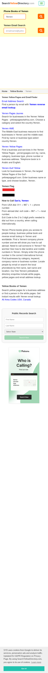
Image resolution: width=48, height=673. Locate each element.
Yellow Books (16, 91)
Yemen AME (8, 128)
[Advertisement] (24, 63)
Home (4, 91)
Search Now (24, 338)
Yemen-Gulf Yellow (11, 167)
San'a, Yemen (22, 200)
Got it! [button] (24, 669)
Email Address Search (13, 101)
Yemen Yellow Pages (12, 146)
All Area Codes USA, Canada (16, 299)
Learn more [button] (36, 662)
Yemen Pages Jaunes (12, 113)
